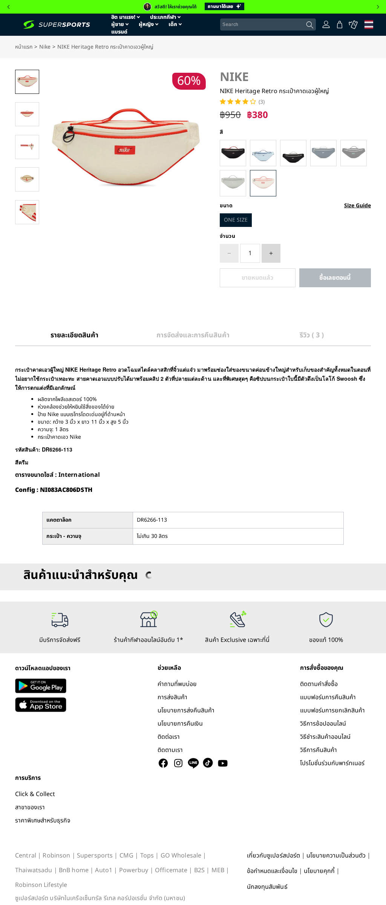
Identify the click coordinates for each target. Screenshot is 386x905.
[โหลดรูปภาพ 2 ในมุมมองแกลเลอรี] (27, 114)
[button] (8, 7)
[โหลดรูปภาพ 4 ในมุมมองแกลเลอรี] (27, 179)
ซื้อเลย (335, 277)
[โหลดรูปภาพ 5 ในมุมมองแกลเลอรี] (27, 212)
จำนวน (228, 236)
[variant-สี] (233, 153)
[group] (193, 7)
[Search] (310, 24)
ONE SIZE (236, 220)
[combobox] (268, 24)
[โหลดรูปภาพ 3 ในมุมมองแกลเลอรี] (27, 147)
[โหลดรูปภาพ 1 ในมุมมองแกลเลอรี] (27, 82)
